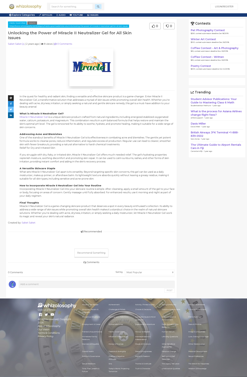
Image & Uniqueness (196, 332)
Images (94, 15)
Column (32, 23)
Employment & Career (91, 324)
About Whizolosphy (49, 326)
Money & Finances (116, 344)
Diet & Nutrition (194, 317)
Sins (110, 364)
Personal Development (197, 351)
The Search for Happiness (198, 364)
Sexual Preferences (196, 356)
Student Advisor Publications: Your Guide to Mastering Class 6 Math (214, 101)
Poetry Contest (201, 66)
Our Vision (43, 329)
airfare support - (198, 118)
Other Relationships (196, 344)
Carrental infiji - (197, 151)
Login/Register (224, 6)
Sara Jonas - (196, 139)
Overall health (88, 351)
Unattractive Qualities (171, 368)
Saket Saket (15, 44)
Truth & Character (142, 368)
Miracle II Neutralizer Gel (34, 117)
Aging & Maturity (169, 304)
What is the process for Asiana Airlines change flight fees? (216, 113)
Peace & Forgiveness (143, 351)
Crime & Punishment (197, 309)
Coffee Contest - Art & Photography (214, 48)
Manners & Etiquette (90, 344)
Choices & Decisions (143, 309)
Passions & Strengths (117, 351)
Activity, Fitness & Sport (145, 304)
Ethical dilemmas (116, 324)
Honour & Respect (142, 332)
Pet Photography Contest (208, 30)
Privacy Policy (45, 336)
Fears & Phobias (194, 324)
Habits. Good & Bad (17, 23)
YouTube (78, 15)
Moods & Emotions (143, 344)
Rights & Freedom (142, 356)
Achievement (114, 304)
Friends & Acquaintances (92, 332)
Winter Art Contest (203, 39)
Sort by (119, 272)
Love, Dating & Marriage (198, 336)
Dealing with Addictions (118, 317)
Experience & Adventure (145, 324)
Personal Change (169, 351)
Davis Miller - (196, 127)
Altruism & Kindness (196, 304)
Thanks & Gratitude (143, 364)
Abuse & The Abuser (90, 304)
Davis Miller (198, 123)
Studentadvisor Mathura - (201, 105)
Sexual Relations (88, 364)
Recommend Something (91, 252)
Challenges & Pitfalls (117, 309)
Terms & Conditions (49, 333)
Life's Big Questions (170, 336)
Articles (47, 15)
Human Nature (168, 332)
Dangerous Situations (91, 317)
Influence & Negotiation (118, 336)
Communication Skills (171, 309)
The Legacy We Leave (170, 364)
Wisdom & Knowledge (197, 368)
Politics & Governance (91, 356)
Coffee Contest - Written (207, 57)
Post (169, 290)
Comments (64, 44)
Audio (62, 15)
